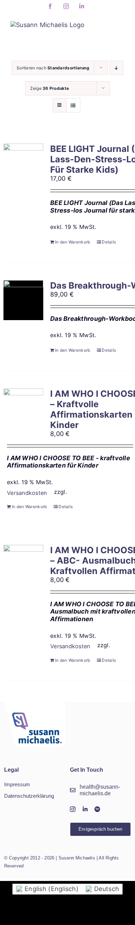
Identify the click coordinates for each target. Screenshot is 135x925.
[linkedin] (85, 809)
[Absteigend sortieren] (116, 68)
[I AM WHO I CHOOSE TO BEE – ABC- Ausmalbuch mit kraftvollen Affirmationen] (23, 565)
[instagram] (72, 809)
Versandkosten (27, 492)
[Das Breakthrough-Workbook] (23, 300)
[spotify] (97, 809)
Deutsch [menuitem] (106, 888)
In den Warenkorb (72, 242)
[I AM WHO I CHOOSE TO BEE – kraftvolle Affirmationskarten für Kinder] (23, 408)
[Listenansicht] (73, 105)
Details (109, 242)
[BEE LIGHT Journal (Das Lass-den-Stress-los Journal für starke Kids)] (23, 163)
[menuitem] (47, 889)
